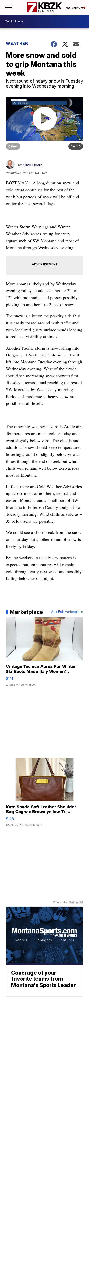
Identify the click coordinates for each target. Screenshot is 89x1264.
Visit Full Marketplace (67, 612)
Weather (17, 43)
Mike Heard (33, 165)
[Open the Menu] (8, 7)
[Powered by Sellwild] (76, 902)
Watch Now (74, 7)
